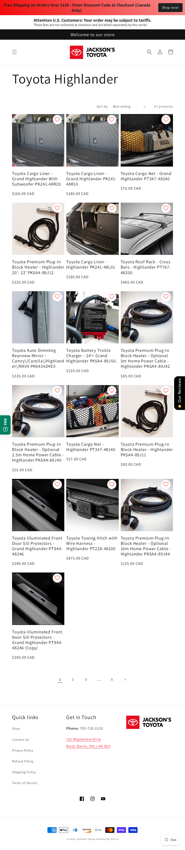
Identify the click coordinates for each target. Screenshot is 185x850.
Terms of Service (24, 783)
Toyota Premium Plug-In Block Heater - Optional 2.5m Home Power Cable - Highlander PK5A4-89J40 (38, 452)
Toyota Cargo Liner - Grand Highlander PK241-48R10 (91, 179)
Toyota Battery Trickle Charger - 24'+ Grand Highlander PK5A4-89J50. (91, 355)
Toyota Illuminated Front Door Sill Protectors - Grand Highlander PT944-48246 (37, 545)
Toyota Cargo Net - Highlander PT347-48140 (90, 446)
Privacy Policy (22, 750)
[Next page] (125, 679)
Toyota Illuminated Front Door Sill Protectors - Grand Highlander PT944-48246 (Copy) (37, 639)
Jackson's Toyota (85, 839)
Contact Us (20, 739)
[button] (14, 52)
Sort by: (102, 106)
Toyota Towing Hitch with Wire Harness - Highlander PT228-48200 (91, 543)
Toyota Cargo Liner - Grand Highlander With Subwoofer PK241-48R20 (36, 179)
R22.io (114, 839)
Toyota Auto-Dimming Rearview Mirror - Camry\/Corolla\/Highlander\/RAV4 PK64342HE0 (38, 358)
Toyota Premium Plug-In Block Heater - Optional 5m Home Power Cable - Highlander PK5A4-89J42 (145, 358)
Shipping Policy (24, 772)
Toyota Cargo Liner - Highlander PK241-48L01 (90, 264)
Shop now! (170, 7)
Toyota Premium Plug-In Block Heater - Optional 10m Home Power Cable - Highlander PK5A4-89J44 (146, 545)
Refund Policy (22, 761)
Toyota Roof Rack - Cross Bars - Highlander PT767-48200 (146, 267)
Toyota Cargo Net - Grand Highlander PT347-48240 (146, 176)
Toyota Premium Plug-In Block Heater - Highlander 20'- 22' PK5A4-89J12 (38, 267)
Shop (16, 728)
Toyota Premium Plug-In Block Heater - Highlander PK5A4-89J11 (147, 449)
